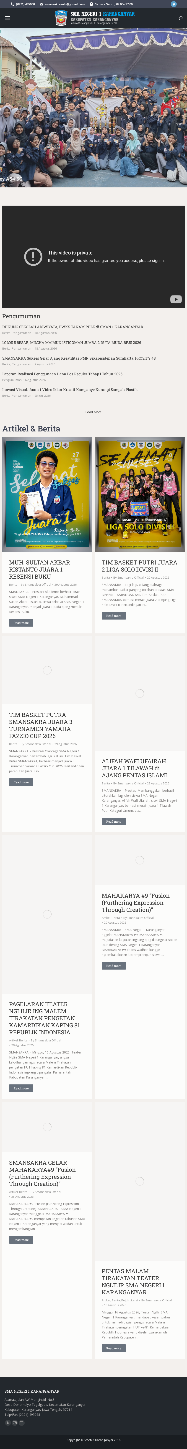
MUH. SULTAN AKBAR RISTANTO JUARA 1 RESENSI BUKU (39, 569)
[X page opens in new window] (8, 1423)
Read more (21, 623)
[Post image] (47, 494)
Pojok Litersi (129, 1300)
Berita (6, 333)
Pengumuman (21, 333)
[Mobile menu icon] (7, 18)
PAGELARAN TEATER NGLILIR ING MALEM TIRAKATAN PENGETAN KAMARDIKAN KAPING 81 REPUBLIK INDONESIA (44, 1018)
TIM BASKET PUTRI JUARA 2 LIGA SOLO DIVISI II (139, 566)
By (36, 584)
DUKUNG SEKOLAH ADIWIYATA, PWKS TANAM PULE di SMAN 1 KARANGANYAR (72, 326)
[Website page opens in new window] (22, 1423)
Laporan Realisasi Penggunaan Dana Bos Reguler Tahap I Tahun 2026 (62, 373)
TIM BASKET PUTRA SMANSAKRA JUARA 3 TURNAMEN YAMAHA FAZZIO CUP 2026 (41, 725)
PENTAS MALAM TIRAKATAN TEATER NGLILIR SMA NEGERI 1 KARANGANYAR (133, 1281)
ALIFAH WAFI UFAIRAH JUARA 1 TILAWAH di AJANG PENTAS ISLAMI (134, 768)
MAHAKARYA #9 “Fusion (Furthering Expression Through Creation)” (136, 902)
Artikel (13, 1040)
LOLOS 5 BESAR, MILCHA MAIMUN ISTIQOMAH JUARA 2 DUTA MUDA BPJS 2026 (71, 342)
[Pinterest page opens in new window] (174, 4)
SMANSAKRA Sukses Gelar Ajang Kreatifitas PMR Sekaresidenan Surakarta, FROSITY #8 (79, 358)
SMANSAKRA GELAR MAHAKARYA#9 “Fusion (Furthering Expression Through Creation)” (42, 1173)
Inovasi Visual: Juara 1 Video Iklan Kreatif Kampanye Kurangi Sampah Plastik (70, 389)
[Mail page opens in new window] (15, 1423)
